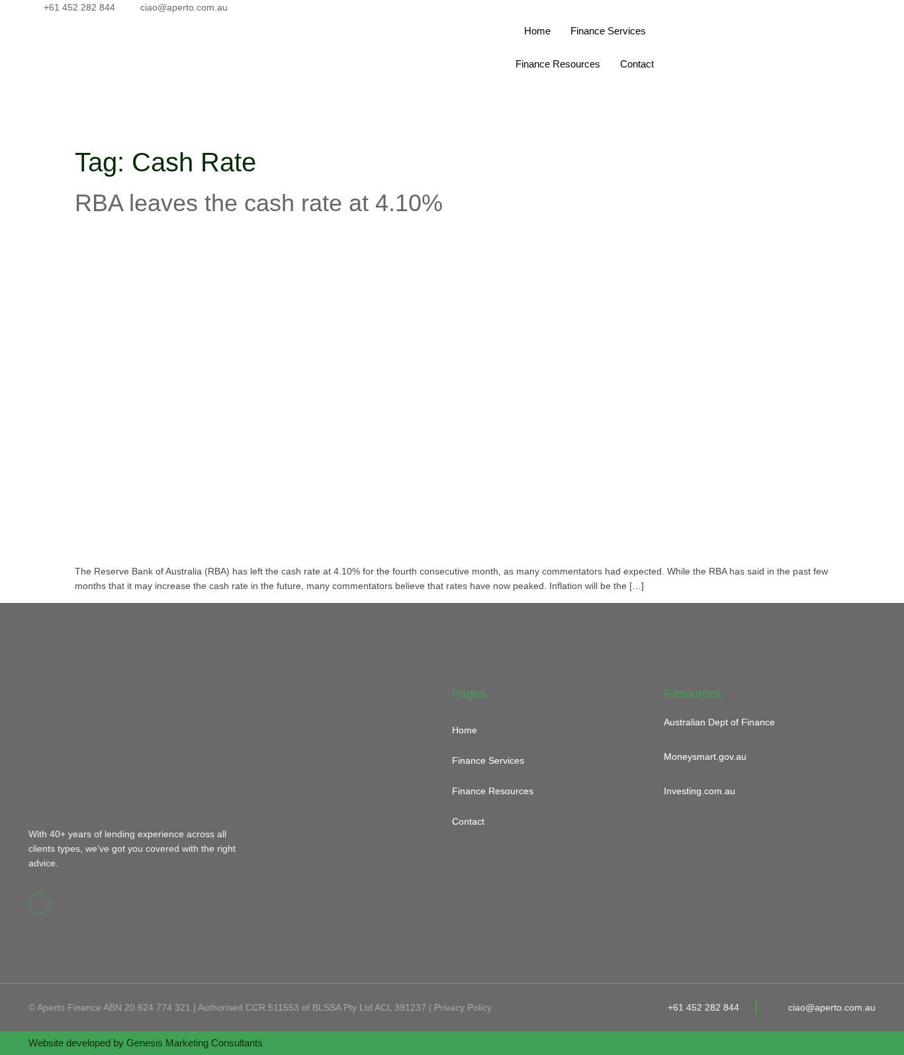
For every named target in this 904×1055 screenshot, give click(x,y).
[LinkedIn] (770, 22)
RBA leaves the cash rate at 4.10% (259, 202)
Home (537, 30)
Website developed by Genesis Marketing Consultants (145, 1042)
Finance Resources (558, 63)
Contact (637, 63)
